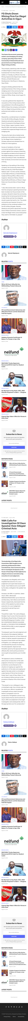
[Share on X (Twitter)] (15, 27)
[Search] (26, 2)
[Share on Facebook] (9, 27)
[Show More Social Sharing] (25, 27)
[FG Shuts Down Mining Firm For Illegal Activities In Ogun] (14, 38)
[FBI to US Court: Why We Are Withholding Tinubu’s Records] (14, 272)
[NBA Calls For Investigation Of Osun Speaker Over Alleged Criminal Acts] (14, 548)
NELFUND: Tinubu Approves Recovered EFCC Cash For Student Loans (12, 364)
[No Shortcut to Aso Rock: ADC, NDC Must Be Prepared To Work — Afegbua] (14, 378)
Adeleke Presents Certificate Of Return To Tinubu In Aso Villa (17, 483)
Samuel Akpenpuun (7, 22)
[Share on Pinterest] (20, 27)
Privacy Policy (13, 452)
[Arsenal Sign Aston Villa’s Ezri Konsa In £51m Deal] (14, 404)
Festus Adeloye (6, 531)
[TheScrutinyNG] (15, 2)
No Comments (6, 23)
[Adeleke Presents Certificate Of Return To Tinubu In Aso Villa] (14, 325)
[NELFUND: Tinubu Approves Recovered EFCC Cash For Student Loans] (14, 351)
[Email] (15, 236)
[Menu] (2, 2)
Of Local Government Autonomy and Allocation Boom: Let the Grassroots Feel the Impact (13, 311)
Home (2, 6)
